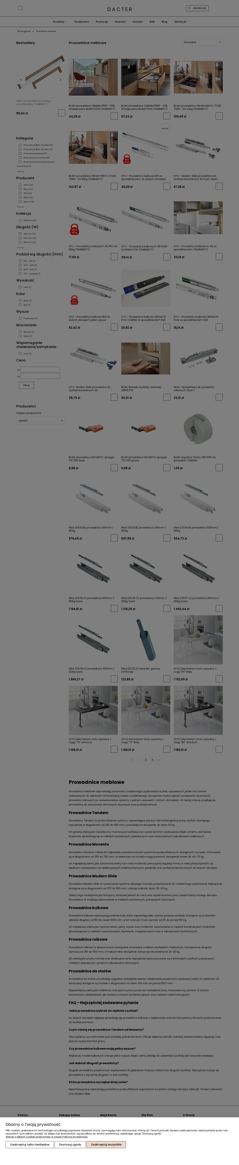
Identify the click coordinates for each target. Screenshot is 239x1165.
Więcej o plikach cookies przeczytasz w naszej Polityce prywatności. (47, 1137)
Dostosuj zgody (70, 1145)
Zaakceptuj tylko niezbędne (29, 1145)
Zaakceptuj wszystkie (106, 1145)
